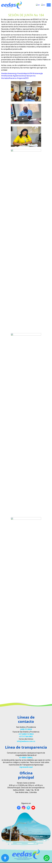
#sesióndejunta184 (24, 73)
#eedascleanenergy (9, 73)
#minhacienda (6, 76)
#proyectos (31, 76)
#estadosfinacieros (9, 78)
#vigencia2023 (23, 78)
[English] (38, 5)
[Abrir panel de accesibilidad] (5, 858)
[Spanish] (43, 5)
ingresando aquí (26, 767)
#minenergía (38, 73)
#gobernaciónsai (19, 76)
